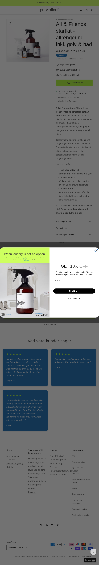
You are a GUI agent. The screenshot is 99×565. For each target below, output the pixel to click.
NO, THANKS (74, 299)
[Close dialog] (96, 250)
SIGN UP (74, 291)
